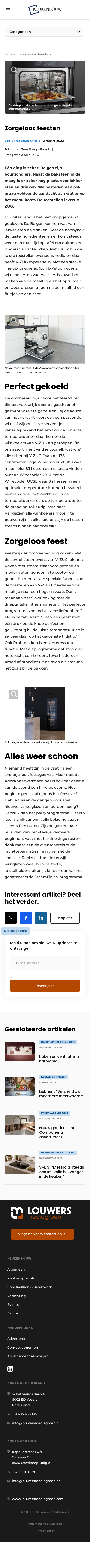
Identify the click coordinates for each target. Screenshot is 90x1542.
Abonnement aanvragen (28, 1356)
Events (13, 1305)
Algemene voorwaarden (45, 1523)
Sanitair (13, 1313)
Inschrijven (45, 986)
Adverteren (17, 1339)
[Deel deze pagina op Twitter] (11, 918)
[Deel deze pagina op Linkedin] (41, 918)
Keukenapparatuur (23, 141)
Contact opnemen (22, 1347)
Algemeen (16, 1269)
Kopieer (65, 918)
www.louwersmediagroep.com (38, 1499)
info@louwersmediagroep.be (36, 1481)
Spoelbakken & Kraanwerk (29, 1287)
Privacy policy (45, 1530)
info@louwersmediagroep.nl (36, 1423)
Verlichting (16, 1296)
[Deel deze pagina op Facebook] (26, 918)
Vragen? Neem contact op (40, 1234)
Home (10, 54)
